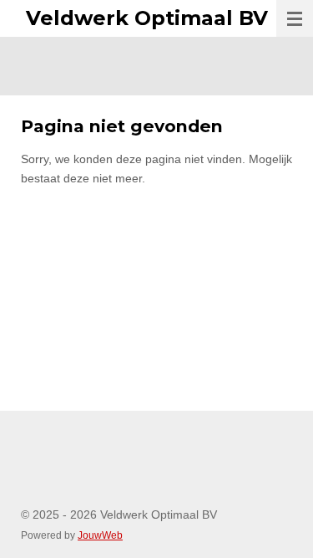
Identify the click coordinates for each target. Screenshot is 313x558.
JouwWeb (100, 535)
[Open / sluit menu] (294, 18)
